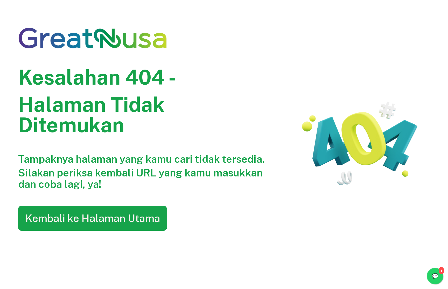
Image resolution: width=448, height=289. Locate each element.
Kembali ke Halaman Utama (92, 218)
